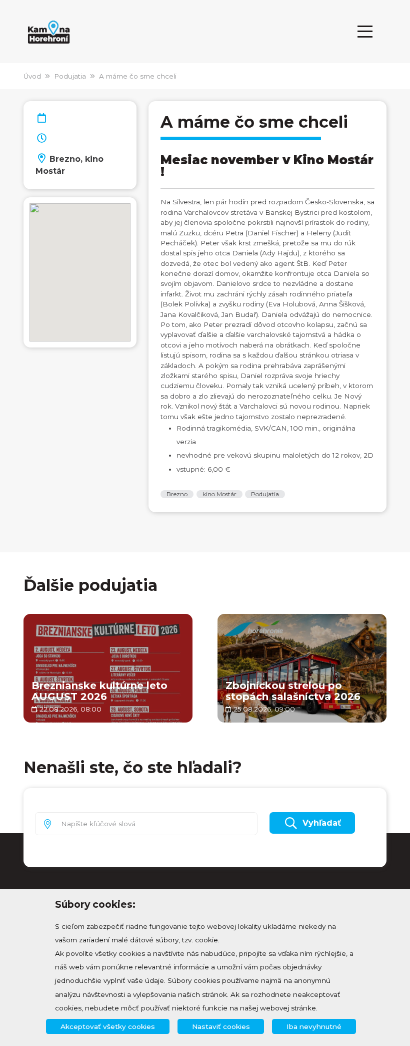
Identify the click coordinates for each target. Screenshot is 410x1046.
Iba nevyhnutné (314, 1026)
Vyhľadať (321, 823)
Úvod (32, 76)
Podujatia (70, 76)
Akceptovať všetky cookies (107, 1026)
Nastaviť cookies (221, 1026)
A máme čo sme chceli (137, 76)
